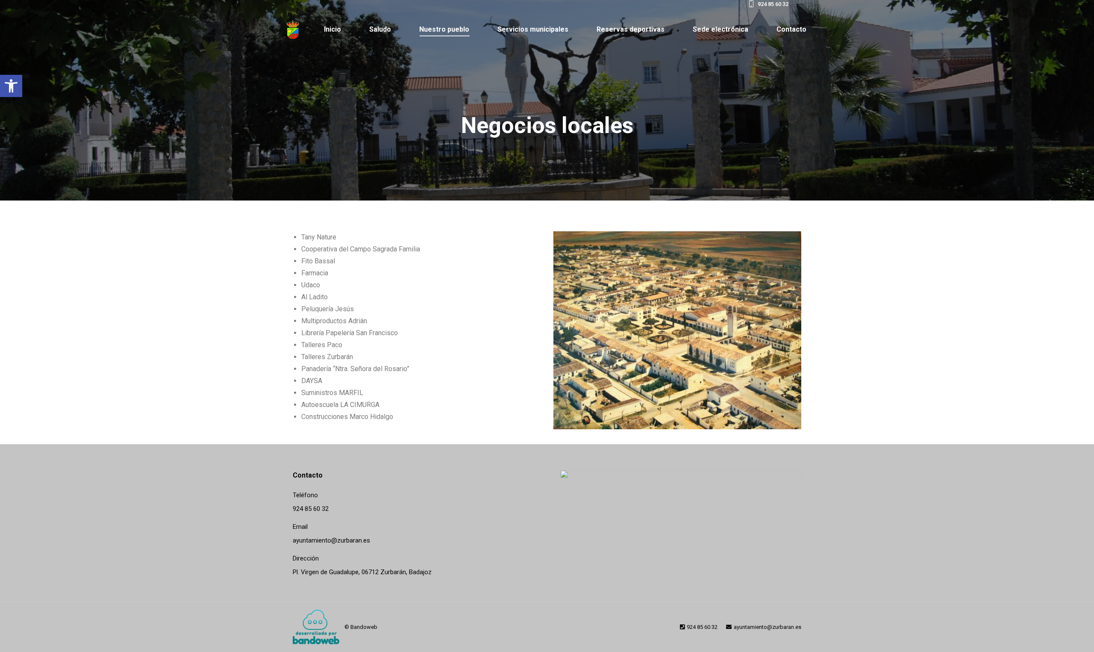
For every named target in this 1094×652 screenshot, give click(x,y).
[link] (11, 86)
